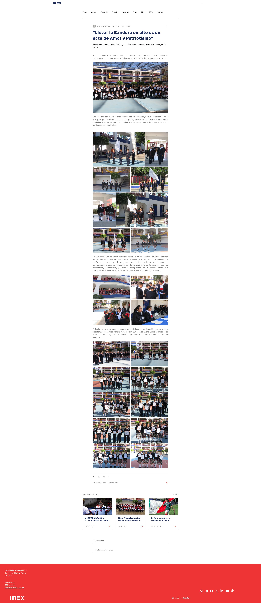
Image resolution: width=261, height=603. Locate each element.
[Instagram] (206, 591)
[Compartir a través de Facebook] (94, 476)
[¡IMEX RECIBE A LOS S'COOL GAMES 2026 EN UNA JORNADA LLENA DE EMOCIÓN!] (97, 506)
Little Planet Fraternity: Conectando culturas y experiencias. (129, 519)
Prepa (135, 12)
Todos (85, 12)
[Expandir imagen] (119, 149)
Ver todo (175, 494)
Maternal (94, 12)
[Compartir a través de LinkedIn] (104, 476)
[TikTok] (232, 591)
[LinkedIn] (222, 591)
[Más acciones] (167, 26)
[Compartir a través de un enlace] (109, 476)
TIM (142, 12)
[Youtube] (227, 591)
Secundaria (125, 12)
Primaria (114, 12)
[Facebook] (211, 591)
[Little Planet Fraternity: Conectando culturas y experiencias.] (130, 506)
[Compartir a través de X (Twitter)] (99, 476)
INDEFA (150, 12)
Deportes (160, 12)
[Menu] (202, 3)
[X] (216, 591)
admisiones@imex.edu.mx (14, 588)
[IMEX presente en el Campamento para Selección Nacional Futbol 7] (163, 506)
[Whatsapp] (201, 591)
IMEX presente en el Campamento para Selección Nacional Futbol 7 (163, 519)
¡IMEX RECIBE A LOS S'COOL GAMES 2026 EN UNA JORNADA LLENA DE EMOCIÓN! (96, 519)
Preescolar (104, 12)
